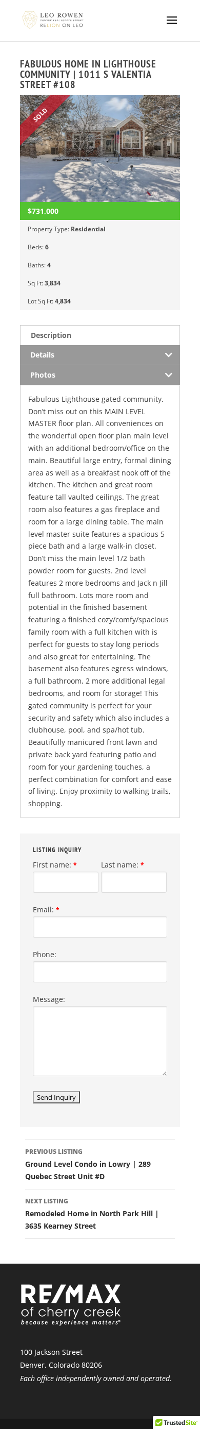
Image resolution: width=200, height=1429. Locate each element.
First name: (55, 865)
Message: (49, 999)
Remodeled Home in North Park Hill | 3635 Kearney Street (92, 1214)
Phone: (44, 954)
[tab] (100, 335)
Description (51, 335)
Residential (88, 229)
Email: (46, 909)
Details (42, 355)
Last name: (122, 865)
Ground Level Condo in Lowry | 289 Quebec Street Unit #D (88, 1164)
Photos (42, 375)
